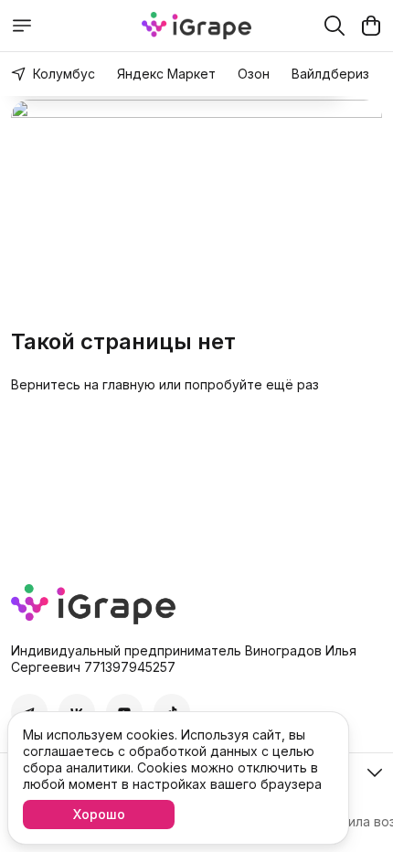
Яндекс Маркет (166, 73)
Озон (254, 73)
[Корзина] (371, 26)
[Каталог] (22, 26)
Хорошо (99, 814)
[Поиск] (334, 26)
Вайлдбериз (330, 73)
